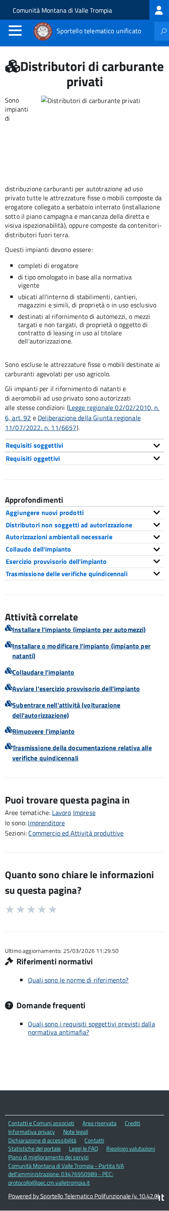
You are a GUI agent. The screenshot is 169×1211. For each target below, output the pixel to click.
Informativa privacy (31, 1131)
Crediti (132, 1123)
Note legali (75, 1131)
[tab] (84, 445)
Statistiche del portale (34, 1148)
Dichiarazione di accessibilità (42, 1140)
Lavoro (61, 812)
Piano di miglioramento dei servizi (48, 1157)
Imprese (84, 812)
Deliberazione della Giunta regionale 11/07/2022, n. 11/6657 (73, 423)
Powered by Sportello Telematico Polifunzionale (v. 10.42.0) (83, 1196)
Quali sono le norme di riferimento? (78, 980)
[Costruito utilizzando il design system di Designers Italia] (160, 1198)
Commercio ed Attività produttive (75, 833)
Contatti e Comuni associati (41, 1123)
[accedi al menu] (15, 30)
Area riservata (99, 1123)
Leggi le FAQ (83, 1148)
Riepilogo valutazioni (130, 1148)
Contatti (94, 1140)
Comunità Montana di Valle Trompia (62, 10)
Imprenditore (46, 823)
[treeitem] (159, 10)
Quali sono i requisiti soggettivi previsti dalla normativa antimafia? (91, 1028)
